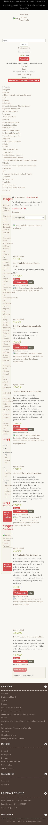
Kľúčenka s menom (9, 185)
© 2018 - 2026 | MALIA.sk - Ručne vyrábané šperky (24, 822)
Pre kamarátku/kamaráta (11, 133)
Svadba (5, 147)
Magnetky (6, 138)
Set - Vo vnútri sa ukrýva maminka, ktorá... (28, 637)
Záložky (5, 144)
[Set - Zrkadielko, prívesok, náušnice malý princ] (28, 239)
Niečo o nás (6, 190)
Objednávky (5, 751)
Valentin (5, 163)
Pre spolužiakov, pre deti (11, 136)
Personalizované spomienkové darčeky (17, 174)
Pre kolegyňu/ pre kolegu (11, 141)
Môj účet (5, 744)
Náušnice (5, 92)
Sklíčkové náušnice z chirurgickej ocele (16, 95)
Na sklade (7, 460)
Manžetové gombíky (10, 149)
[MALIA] (24, 21)
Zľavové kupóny (7, 768)
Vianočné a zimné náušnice (12, 157)
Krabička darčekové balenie (12, 155)
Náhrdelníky (6, 103)
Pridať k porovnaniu (20, 285)
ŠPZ (4, 171)
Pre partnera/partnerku (10, 122)
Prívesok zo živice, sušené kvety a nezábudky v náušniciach (23, 721)
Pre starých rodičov (9, 125)
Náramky (5, 100)
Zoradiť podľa (18, 217)
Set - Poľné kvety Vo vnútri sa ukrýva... (27, 391)
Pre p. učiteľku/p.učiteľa (11, 130)
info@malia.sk (12, 808)
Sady (4, 98)
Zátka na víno (7, 152)
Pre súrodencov (8, 128)
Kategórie (6, 89)
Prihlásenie (24, 14)
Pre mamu (6, 114)
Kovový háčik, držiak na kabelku (13, 187)
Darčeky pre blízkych (10, 111)
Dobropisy (5, 758)
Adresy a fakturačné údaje (10, 761)
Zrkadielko (6, 177)
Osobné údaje (6, 765)
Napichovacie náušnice (11, 109)
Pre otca (5, 119)
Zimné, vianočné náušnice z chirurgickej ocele (19, 160)
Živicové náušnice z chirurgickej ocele (16, 106)
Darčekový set (7, 179)
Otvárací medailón (9, 117)
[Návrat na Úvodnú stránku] (13, 197)
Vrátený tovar (6, 754)
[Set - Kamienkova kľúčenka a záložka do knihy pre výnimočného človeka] (28, 302)
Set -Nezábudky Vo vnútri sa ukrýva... (27, 555)
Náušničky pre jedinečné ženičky (8, 491)
